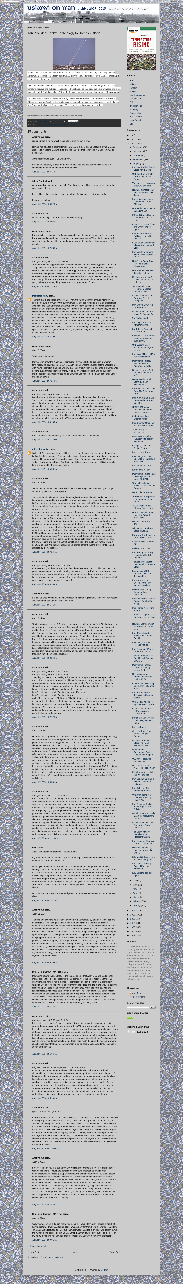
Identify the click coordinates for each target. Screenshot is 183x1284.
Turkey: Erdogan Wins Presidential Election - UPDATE (143, 658)
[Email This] (69, 121)
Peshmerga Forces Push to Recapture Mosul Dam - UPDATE (144, 476)
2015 (133, 139)
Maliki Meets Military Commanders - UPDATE (141, 592)
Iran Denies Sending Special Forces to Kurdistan (141, 866)
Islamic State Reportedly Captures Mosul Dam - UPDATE (143, 816)
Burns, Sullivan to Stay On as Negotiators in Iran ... (143, 720)
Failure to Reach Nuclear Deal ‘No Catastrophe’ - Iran (144, 391)
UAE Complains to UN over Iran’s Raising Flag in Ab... (142, 797)
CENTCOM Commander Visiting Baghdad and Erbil (143, 245)
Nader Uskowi (138, 997)
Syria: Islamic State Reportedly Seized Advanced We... (141, 289)
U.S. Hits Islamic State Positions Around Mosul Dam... (142, 515)
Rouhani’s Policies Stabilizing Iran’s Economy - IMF (140, 743)
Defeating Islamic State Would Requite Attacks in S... (143, 372)
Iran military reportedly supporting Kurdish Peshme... (142, 555)
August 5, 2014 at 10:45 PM (45, 439)
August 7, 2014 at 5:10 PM (44, 962)
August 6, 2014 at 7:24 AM (44, 552)
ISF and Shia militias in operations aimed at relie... (143, 217)
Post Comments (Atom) (51, 1257)
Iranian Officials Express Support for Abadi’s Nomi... (143, 601)
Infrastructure (136, 116)
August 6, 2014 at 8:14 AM (44, 584)
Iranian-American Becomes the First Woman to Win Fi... (142, 582)
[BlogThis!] (71, 121)
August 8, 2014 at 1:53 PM (44, 1204)
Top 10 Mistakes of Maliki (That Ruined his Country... (143, 485)
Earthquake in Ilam (141, 470)
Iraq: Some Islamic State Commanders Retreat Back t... (144, 400)
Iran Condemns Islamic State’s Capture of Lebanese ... (143, 781)
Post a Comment (38, 1246)
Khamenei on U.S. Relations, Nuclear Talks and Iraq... (141, 573)
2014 (133, 143)
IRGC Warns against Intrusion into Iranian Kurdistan (142, 439)
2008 (133, 931)
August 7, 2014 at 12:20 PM (45, 900)
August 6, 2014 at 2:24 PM (44, 658)
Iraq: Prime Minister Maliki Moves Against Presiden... (143, 635)
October (137, 155)
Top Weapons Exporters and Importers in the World (143, 499)
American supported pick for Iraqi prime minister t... (144, 617)
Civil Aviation (135, 98)
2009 (133, 927)
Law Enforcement (138, 95)
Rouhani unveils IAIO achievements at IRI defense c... (142, 279)
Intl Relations (136, 106)
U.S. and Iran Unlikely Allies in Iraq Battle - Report (142, 176)
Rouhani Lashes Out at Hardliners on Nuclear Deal (143, 626)
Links (132, 124)
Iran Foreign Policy (50, 125)
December (138, 147)
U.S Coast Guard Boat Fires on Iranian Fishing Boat (142, 263)
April (135, 893)
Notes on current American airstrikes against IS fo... (142, 676)
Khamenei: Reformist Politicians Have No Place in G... (142, 236)
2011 (132, 919)
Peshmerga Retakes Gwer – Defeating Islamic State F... (141, 667)
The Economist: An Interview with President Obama (141, 834)
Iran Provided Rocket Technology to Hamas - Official (144, 806)
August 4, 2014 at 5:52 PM (44, 204)
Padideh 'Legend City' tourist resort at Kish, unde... (143, 850)
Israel (73, 125)
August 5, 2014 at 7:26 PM (44, 381)
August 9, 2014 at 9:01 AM (44, 1240)
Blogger (104, 1270)
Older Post (115, 1252)
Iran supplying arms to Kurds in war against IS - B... (142, 254)
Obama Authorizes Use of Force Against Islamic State (143, 711)
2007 (133, 935)
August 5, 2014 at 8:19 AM (44, 336)
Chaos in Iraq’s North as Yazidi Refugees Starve (143, 733)
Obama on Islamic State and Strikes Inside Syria (143, 227)
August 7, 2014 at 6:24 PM (44, 1007)
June (135, 885)
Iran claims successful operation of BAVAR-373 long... (142, 201)
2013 (133, 910)
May (135, 889)
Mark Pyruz (137, 993)
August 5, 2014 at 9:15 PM (44, 422)
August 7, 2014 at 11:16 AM (45, 838)
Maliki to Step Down (141, 548)
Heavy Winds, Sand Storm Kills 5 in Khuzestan (141, 382)
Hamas (38, 125)
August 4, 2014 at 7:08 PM (44, 248)
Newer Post (33, 1252)
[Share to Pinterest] (77, 121)
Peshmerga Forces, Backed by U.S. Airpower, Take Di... (142, 363)
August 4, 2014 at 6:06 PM (44, 221)
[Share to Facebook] (75, 121)
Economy (134, 109)
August (136, 163)
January (137, 905)
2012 (133, 915)
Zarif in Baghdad (140, 318)
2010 (133, 923)
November (138, 151)
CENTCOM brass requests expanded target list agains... (142, 409)
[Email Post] (65, 121)
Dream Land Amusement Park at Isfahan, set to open (142, 752)
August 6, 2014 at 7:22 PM (44, 717)
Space (133, 91)
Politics (133, 102)
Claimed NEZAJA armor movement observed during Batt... (143, 338)
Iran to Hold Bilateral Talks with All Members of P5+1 (143, 695)
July (135, 880)
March (136, 897)
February (137, 901)
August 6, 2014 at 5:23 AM (44, 469)
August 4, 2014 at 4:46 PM (44, 172)
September (138, 159)
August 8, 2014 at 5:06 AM (44, 1054)
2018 (133, 135)
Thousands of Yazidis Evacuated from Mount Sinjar (143, 564)
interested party (40, 296)
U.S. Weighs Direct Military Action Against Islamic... (143, 347)
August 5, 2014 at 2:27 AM (44, 286)
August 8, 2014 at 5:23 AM (44, 1098)
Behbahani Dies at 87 (142, 465)
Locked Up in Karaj (141, 452)
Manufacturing (136, 120)
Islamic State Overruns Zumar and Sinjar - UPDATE (143, 825)
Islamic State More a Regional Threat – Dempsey (142, 298)
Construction (135, 113)
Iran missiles (64, 125)
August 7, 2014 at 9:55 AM (44, 782)
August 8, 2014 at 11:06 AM (45, 1148)
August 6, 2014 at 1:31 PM (44, 605)
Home (74, 1252)
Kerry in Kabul (139, 727)
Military (133, 84)
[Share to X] (73, 121)
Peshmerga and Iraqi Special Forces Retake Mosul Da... (143, 459)
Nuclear (133, 88)
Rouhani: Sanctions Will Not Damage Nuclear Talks (143, 192)
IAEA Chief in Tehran (142, 492)
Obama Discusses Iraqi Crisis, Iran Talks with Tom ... (143, 686)
